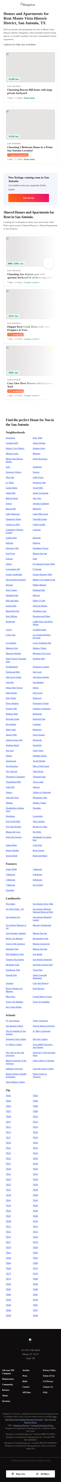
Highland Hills (39, 590)
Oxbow (36, 688)
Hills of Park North (41, 766)
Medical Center (12, 454)
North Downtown (40, 459)
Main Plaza (10, 997)
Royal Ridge (11, 724)
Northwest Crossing (41, 667)
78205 (8, 1106)
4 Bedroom (37, 874)
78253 (8, 1232)
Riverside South (12, 719)
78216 (35, 1132)
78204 (35, 1101)
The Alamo (10, 904)
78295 (35, 1305)
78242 (35, 1200)
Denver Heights (12, 850)
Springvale (37, 740)
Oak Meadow (38, 682)
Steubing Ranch (12, 745)
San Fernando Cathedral (16, 933)
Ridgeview (37, 730)
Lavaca (9, 630)
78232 (35, 1174)
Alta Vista (37, 498)
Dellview (36, 543)
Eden (35, 559)
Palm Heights (11, 693)
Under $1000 (11, 869)
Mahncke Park (12, 648)
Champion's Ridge (13, 519)
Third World (38, 771)
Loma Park (37, 845)
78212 (35, 1122)
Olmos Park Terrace (14, 688)
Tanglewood (11, 761)
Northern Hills (39, 659)
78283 (8, 1284)
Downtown (10, 438)
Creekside (37, 724)
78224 (35, 1153)
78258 (35, 1242)
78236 (35, 1185)
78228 (35, 1164)
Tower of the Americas (15, 944)
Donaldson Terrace (40, 548)
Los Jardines (11, 643)
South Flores (38, 477)
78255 (8, 1237)
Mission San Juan (40, 949)
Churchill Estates (40, 519)
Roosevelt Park (39, 719)
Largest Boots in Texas (42, 997)
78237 (8, 1190)
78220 (35, 1143)
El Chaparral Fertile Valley (44, 564)
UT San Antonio (13, 1021)
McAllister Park (12, 965)
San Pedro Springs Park (43, 965)
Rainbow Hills (12, 714)
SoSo (8, 467)
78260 (35, 1247)
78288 (35, 1289)
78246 (35, 1211)
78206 (35, 1106)
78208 (35, 1111)
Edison (9, 564)
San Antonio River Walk (43, 904)
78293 (35, 1300)
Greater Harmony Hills (42, 574)
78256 (35, 1237)
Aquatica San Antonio (15, 959)
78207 (8, 1111)
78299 (35, 1315)
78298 (8, 1315)
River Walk (37, 438)
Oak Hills (10, 682)
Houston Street (39, 448)
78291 (35, 1295)
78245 (8, 1211)
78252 (35, 1226)
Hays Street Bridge (14, 1007)
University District (13, 472)
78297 (35, 1310)
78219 (8, 1143)
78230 (35, 1169)
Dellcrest (9, 543)
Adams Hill (10, 493)
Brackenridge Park (40, 938)
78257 (8, 1242)
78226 (35, 1158)
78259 (8, 1247)
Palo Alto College (40, 1039)
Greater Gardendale (14, 574)
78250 (35, 1221)
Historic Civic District (15, 448)
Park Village (11, 698)
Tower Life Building (14, 1002)
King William (11, 616)
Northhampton (12, 667)
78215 (8, 1132)
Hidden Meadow (39, 585)
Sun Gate (9, 750)
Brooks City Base (40, 827)
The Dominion (12, 766)
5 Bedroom (10, 880)
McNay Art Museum (14, 938)
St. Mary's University (42, 1031)
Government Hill (13, 569)
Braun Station (38, 850)
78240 (35, 1195)
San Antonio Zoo (13, 917)
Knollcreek (10, 622)
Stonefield (37, 745)
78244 (35, 1206)
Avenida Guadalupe (41, 503)
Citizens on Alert (13, 524)
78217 (8, 1137)
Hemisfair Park (12, 949)
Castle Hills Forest (40, 514)
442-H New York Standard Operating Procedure (24, 1419)
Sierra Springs (39, 735)
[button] (58, 4)
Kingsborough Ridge (41, 616)
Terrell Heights (39, 761)
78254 (35, 1232)
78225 (8, 1158)
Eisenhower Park (13, 970)
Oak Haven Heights (41, 677)
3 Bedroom (10, 874)
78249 (8, 1221)
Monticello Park (12, 611)
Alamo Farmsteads (40, 493)
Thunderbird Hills (13, 782)
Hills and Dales (12, 601)
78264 (8, 1258)
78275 (8, 1274)
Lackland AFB (12, 443)
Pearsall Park (11, 975)
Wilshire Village (39, 803)
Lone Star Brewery (41, 983)
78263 (35, 1253)
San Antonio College (14, 1026)
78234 (35, 1179)
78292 (8, 1300)
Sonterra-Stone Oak (14, 740)
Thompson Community (15, 777)
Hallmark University (14, 1069)
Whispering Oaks (40, 798)
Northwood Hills (13, 672)
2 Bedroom (37, 869)
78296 (8, 1310)
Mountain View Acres (42, 653)
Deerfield (37, 538)
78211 (8, 1122)
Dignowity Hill (12, 548)
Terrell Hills (38, 488)
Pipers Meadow (12, 703)
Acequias (9, 983)
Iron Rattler (37, 954)
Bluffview (37, 509)
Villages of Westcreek (42, 792)
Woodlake (37, 808)
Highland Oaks (12, 595)
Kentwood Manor (40, 856)
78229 (8, 1169)
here (55, 1416)
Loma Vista (10, 635)
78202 (35, 1096)
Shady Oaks (11, 730)
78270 (35, 1268)
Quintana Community (42, 709)
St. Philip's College (14, 1044)
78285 (8, 1289)
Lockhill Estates (39, 630)
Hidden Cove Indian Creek (44, 580)
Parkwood (37, 698)
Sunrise (9, 756)
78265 (35, 1258)
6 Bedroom (37, 880)
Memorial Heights (13, 653)
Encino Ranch (11, 856)
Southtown (37, 467)
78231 (8, 1174)
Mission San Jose (40, 553)
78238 (35, 1190)
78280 (35, 1279)
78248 (35, 1216)
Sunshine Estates (40, 756)
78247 (8, 1216)
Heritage (9, 585)
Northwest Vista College (16, 1039)
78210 (35, 1117)
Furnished (10, 890)
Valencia (36, 787)
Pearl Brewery (39, 988)
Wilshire (9, 803)
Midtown (36, 454)
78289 (8, 1295)
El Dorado (37, 569)
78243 (8, 1206)
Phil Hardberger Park (15, 954)
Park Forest (37, 693)
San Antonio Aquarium (42, 959)
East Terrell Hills (13, 821)
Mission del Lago (13, 832)
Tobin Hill (10, 787)
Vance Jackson (39, 821)
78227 (8, 1164)
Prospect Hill (11, 709)
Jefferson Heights (40, 606)
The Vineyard (11, 771)
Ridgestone (37, 714)
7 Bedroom (10, 885)
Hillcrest (36, 595)
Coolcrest (37, 530)
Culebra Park (11, 538)
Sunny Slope (38, 750)
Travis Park (37, 970)
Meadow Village (39, 648)
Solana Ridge (11, 845)
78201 (8, 1096)
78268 (35, 1263)
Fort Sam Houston (13, 827)
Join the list (28, 198)
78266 (8, 1263)
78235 (8, 1185)
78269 (8, 1268)
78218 (35, 1137)
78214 (35, 1127)
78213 (8, 1127)
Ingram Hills (11, 606)
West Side (10, 477)
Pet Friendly (38, 885)
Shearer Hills (11, 735)
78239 (8, 1195)
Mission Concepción (41, 944)
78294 (8, 1305)
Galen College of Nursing (43, 1061)
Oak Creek (37, 672)
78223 (8, 1153)
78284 (35, 1284)
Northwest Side (39, 483)
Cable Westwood (13, 514)
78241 (8, 1200)
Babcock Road (12, 498)
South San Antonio (14, 837)
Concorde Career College (43, 1069)
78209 (8, 1117)
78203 (8, 1101)
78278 (35, 1274)
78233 (8, 1179)
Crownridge (38, 816)
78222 (35, 1148)
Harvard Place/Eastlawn (16, 580)
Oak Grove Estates (13, 677)
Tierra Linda (38, 782)
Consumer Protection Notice (42, 1425)
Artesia (9, 503)
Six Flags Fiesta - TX (15, 909)
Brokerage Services (21, 1425)
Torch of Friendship (41, 1002)
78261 (8, 1253)
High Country (11, 590)
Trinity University (40, 1021)
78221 (8, 1148)
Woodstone (10, 816)
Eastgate (9, 559)
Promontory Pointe (41, 703)
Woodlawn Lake (39, 611)
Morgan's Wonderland (42, 925)
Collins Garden (39, 524)
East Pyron (10, 553)
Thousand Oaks (39, 777)
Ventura (9, 792)
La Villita (10, 483)
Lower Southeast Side (42, 643)
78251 (8, 1226)
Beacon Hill (11, 509)
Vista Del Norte (12, 798)
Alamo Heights (39, 443)
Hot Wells (37, 832)
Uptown (36, 472)
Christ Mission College (15, 1082)
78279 (8, 1279)
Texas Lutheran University (44, 1026)
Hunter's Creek (39, 601)
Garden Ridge (11, 488)
